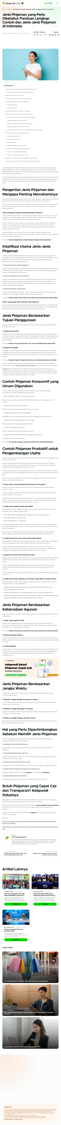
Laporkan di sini (6, 1101)
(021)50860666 (40, 1068)
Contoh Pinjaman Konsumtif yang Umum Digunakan (18, 111)
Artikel (9, 9)
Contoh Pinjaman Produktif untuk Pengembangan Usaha (19, 114)
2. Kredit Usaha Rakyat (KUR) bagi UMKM (16, 120)
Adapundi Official (43, 1081)
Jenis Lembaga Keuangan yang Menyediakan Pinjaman (19, 92)
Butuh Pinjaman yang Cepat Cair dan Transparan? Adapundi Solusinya (22, 161)
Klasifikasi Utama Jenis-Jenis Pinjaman (14, 95)
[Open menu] (57, 3)
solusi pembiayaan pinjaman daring (25, 365)
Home (3, 9)
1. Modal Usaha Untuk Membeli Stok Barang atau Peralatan (20, 117)
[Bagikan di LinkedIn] (58, 34)
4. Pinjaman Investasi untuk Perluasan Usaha (17, 126)
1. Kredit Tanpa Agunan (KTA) (13, 136)
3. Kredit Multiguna (10, 142)
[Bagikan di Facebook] (55, 34)
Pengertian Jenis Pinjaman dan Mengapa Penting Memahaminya (21, 89)
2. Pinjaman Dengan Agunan (13, 139)
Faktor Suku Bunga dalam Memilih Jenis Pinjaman (18, 98)
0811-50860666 (43, 1070)
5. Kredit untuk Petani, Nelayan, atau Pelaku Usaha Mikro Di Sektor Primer (24, 129)
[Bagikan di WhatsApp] (50, 34)
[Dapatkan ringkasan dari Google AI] (40, 35)
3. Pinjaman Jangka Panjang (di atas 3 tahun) (17, 155)
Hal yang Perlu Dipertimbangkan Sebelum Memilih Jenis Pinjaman (21, 158)
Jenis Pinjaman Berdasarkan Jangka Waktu (15, 145)
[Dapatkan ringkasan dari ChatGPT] (34, 35)
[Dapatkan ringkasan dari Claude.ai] (37, 35)
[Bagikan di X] (52, 34)
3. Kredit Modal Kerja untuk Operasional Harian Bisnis (19, 123)
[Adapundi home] (13, 3)
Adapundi (5, 368)
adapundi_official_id (44, 1075)
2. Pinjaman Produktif (11, 108)
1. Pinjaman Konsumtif (11, 104)
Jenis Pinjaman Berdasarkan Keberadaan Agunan (17, 133)
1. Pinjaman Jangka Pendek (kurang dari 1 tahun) (18, 148)
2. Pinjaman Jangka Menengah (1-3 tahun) (16, 151)
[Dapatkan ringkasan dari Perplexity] (46, 35)
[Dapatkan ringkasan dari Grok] (43, 35)
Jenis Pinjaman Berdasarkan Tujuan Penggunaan (17, 101)
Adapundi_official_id (44, 1077)
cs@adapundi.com (40, 1072)
